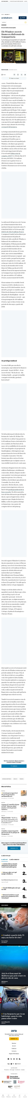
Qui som (14, 1045)
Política (4, 22)
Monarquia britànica (6, 778)
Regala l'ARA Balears (14, 1053)
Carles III (15, 778)
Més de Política (6, 786)
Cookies (23, 1069)
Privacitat (6, 1069)
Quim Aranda (4, 69)
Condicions (17, 1069)
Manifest (14, 1043)
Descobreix (4, 905)
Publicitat (14, 1048)
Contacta (14, 1051)
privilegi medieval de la (16, 489)
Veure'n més (24, 905)
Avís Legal (12, 1069)
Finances (22, 778)
